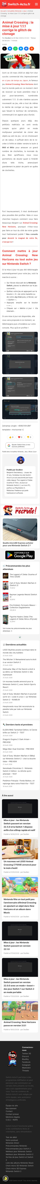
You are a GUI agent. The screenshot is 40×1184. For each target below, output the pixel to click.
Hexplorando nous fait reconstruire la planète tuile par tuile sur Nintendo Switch (18, 709)
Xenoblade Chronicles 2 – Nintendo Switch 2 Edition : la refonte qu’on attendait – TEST (17, 771)
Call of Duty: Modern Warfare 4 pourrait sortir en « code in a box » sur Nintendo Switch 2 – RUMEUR (19, 697)
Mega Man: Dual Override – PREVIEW (18, 749)
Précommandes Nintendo (16, 1146)
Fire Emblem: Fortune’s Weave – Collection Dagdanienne (23, 606)
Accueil (3, 11)
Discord (25, 1056)
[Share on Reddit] (31, 49)
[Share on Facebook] (26, 49)
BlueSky (25, 1059)
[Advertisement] (20, 191)
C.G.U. (8, 1120)
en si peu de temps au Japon (15, 80)
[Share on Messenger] (21, 49)
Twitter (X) (26, 1053)
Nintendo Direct (12, 1143)
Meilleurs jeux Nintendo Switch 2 (19, 1154)
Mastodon (26, 1068)
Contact (9, 1111)
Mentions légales (13, 1117)
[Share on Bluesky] (10, 49)
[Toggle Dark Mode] (5, 1178)
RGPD (15, 1120)
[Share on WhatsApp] (15, 49)
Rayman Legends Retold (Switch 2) (23, 595)
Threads (25, 1070)
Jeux (24, 11)
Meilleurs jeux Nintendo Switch (19, 1151)
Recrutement (11, 1108)
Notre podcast (12, 1140)
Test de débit (11, 1137)
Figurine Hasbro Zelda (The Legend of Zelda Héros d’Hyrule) (23, 618)
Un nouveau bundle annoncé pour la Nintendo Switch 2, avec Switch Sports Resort (19, 684)
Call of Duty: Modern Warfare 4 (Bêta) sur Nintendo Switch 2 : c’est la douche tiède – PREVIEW (19, 758)
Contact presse (12, 1114)
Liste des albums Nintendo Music (20, 1163)
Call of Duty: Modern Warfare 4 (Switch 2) (23, 584)
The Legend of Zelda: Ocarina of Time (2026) (23, 575)
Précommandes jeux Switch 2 (18, 1149)
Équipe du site (12, 1105)
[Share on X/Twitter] (4, 49)
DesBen (8, 38)
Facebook (26, 1062)
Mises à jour (32, 451)
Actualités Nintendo (14, 11)
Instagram (26, 1065)
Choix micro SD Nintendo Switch (19, 1166)
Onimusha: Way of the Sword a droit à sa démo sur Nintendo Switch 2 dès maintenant (19, 672)
